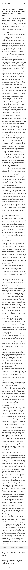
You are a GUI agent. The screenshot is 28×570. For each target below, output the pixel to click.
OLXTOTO (18, 567)
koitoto (21, 547)
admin (12, 547)
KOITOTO (4, 18)
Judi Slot (17, 547)
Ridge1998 (6, 3)
